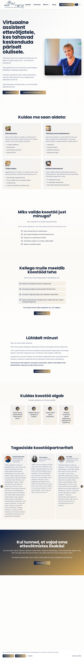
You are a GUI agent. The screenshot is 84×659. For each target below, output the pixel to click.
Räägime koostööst (65, 4)
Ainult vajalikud (20, 656)
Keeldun (30, 656)
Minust (45, 4)
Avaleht (28, 4)
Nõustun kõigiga (8, 656)
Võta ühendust (9, 92)
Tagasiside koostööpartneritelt (32, 92)
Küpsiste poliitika (76, 656)
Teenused (37, 4)
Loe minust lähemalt (41, 371)
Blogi (54, 4)
